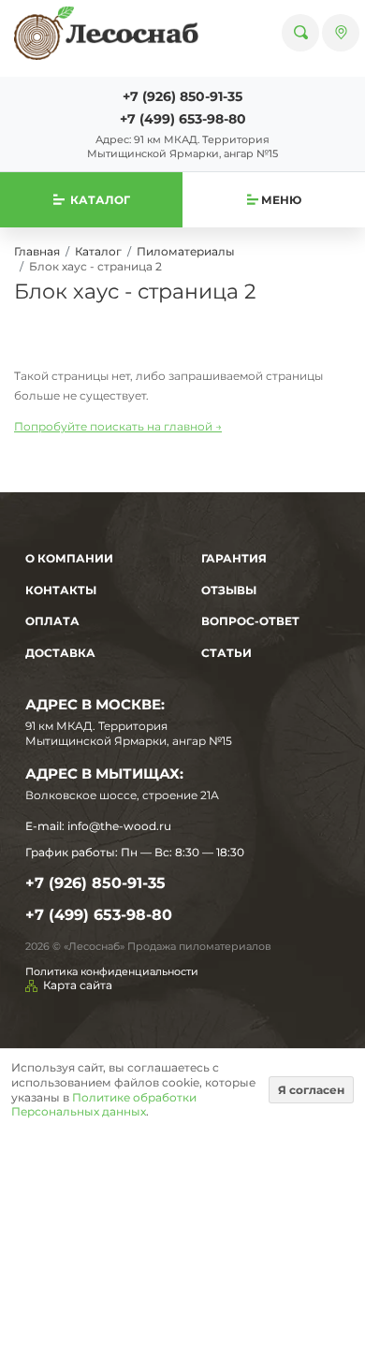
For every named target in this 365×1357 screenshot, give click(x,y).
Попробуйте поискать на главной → (118, 426)
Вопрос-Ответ (250, 621)
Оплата (52, 621)
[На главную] (106, 33)
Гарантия (234, 558)
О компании (69, 558)
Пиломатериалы (186, 251)
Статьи (226, 653)
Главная (37, 251)
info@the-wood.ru (119, 826)
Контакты (60, 590)
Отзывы (228, 590)
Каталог (98, 251)
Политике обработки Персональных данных (104, 1104)
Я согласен (311, 1090)
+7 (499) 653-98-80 (183, 118)
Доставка (60, 653)
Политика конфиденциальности (111, 971)
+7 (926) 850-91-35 (182, 96)
